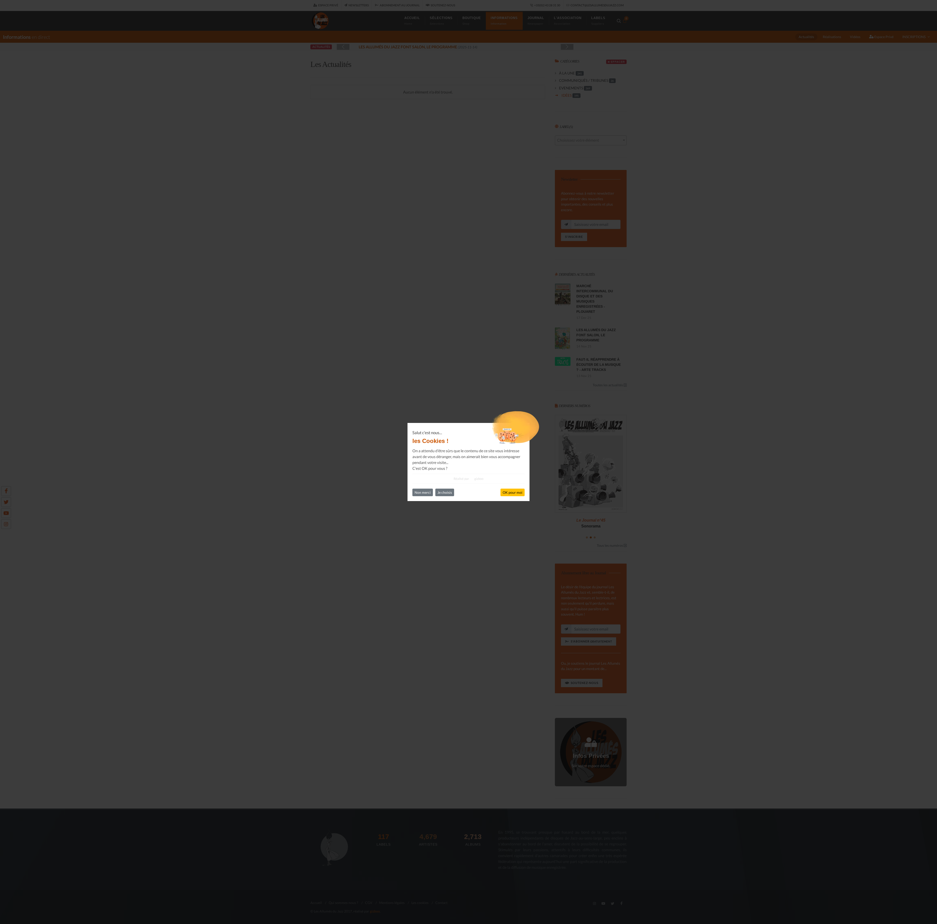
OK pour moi (512, 492)
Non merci (423, 492)
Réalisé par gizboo (468, 479)
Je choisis (445, 492)
